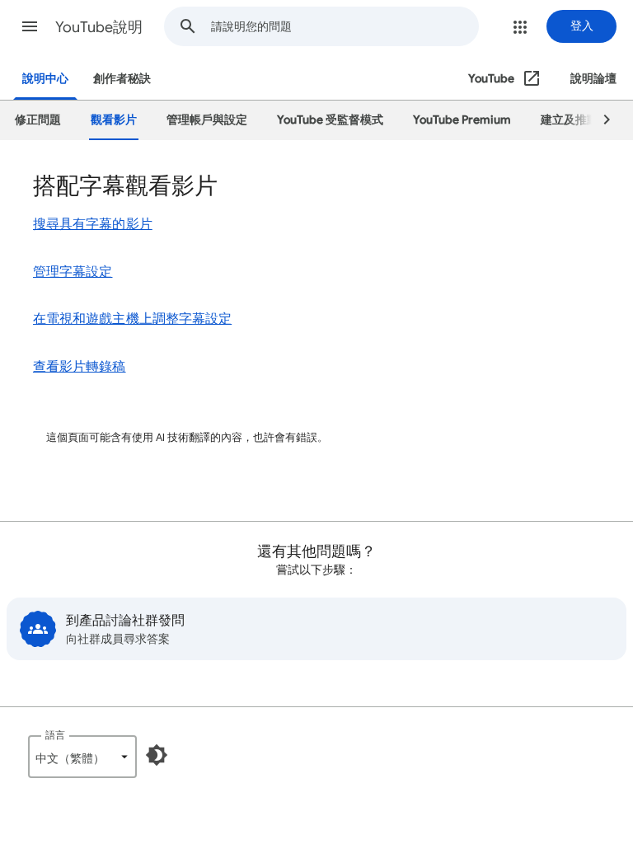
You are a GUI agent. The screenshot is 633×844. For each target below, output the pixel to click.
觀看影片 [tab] (114, 120)
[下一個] (599, 120)
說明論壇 (593, 79)
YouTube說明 (99, 27)
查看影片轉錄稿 (79, 367)
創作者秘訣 (122, 79)
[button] (29, 26)
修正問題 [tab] (38, 120)
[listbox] (82, 756)
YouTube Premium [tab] (462, 120)
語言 (55, 735)
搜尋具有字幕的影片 (92, 224)
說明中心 (45, 79)
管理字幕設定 (72, 272)
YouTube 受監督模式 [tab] (330, 120)
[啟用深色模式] (156, 755)
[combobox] (344, 26)
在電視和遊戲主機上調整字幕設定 (132, 319)
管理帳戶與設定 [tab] (206, 120)
